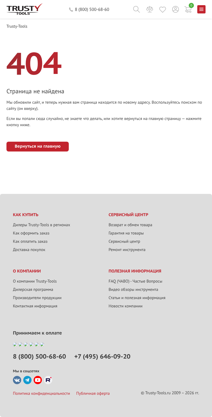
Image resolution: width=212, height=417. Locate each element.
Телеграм (27, 380)
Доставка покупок (29, 249)
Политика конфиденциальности (41, 393)
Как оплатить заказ (30, 241)
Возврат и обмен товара (130, 225)
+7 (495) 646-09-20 (102, 356)
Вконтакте (17, 380)
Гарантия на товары (126, 233)
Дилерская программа (33, 289)
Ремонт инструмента (127, 249)
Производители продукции (37, 297)
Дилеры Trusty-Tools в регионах (41, 225)
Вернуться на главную (37, 146)
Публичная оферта (93, 393)
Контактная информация (35, 306)
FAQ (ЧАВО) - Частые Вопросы (135, 281)
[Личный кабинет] (175, 9)
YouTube (38, 380)
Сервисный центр (124, 241)
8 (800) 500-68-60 (92, 9)
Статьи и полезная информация (137, 297)
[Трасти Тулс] (24, 13)
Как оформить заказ (31, 233)
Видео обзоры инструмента (133, 289)
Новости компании (125, 306)
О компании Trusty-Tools (35, 281)
